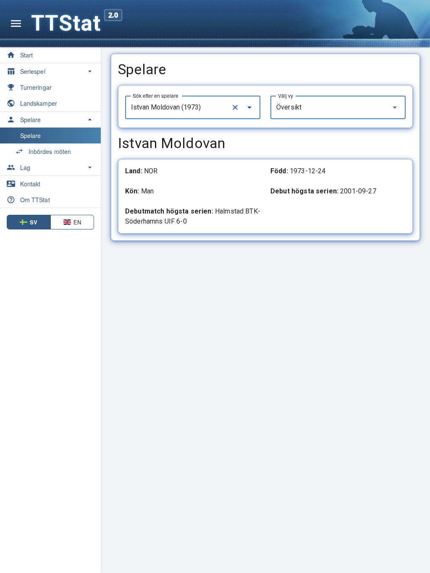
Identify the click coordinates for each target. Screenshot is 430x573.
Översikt (289, 107)
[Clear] (235, 107)
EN (77, 222)
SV (33, 222)
